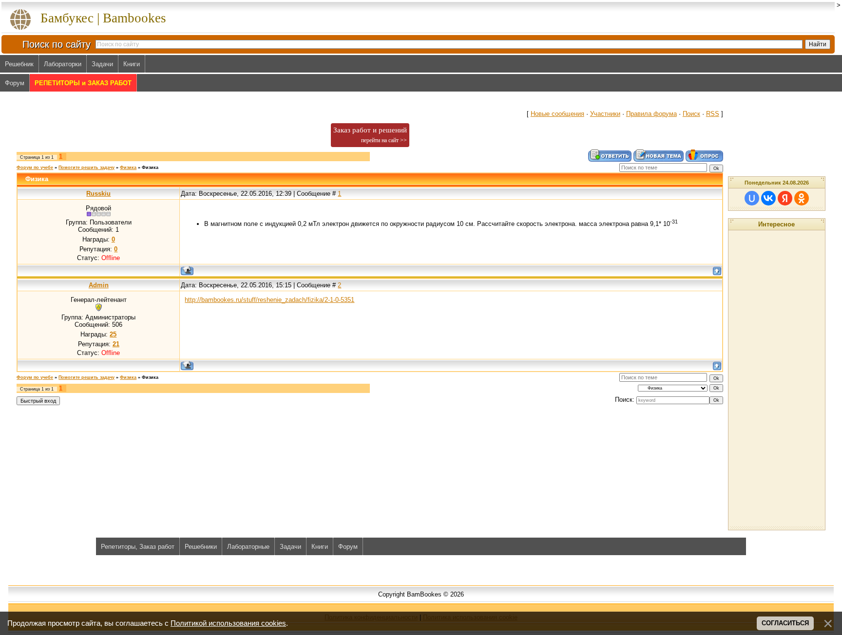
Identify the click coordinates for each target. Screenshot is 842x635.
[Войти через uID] (752, 198)
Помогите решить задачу (86, 167)
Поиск (691, 113)
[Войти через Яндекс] (785, 198)
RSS (712, 113)
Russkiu (98, 193)
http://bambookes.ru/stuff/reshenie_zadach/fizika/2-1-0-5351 (269, 299)
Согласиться (785, 623)
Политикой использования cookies (228, 623)
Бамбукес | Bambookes (103, 18)
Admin (99, 285)
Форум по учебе (35, 167)
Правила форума (651, 113)
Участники (605, 113)
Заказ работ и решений (370, 135)
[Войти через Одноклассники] (801, 198)
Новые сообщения (557, 113)
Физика (128, 167)
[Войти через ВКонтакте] (768, 198)
